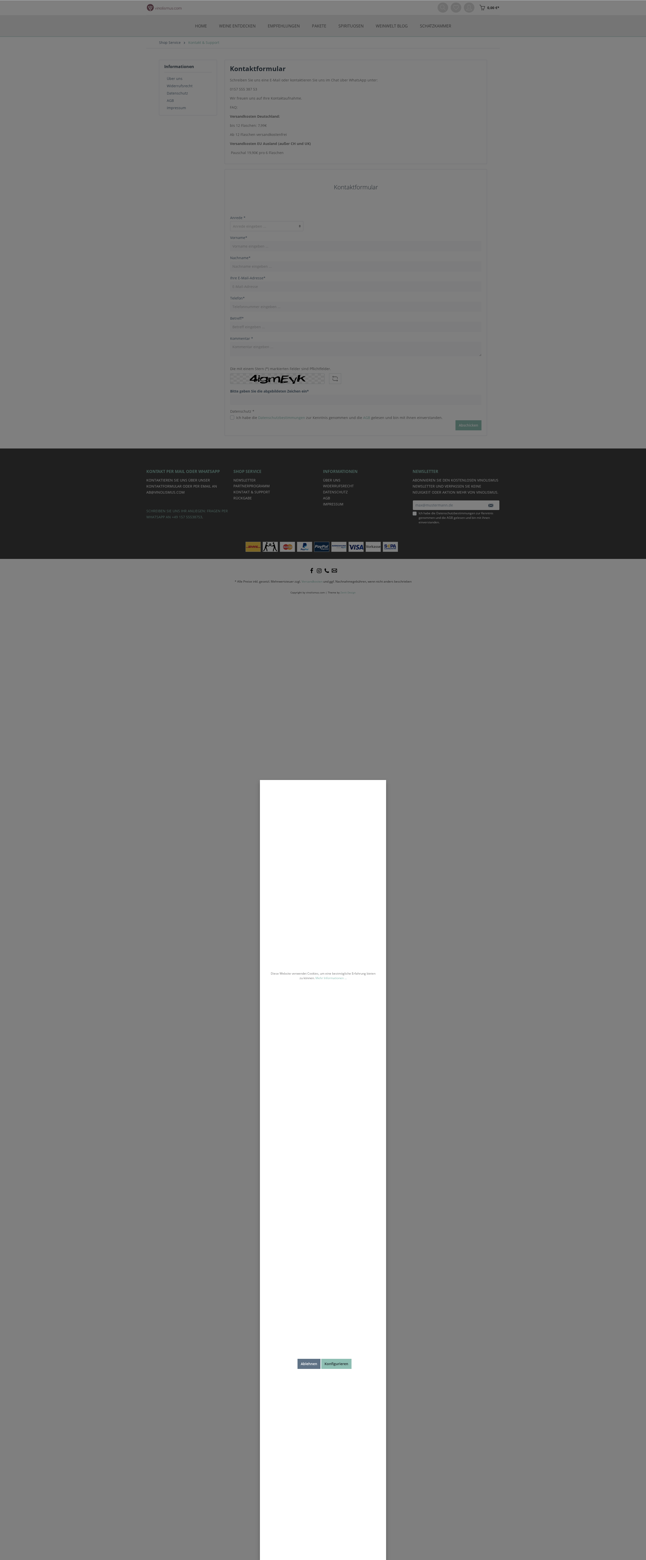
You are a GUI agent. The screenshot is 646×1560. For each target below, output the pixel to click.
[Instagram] (319, 571)
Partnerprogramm (251, 486)
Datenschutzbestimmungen (281, 417)
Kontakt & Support (251, 492)
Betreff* (237, 318)
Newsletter (244, 480)
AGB (170, 100)
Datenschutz (177, 93)
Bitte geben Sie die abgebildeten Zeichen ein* (269, 391)
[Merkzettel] (456, 8)
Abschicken (468, 425)
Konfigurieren (336, 1363)
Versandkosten (312, 581)
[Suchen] (443, 8)
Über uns (174, 78)
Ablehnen (309, 1363)
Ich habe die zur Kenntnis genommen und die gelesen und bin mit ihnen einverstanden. (339, 417)
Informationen (179, 66)
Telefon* (237, 298)
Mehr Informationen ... (331, 978)
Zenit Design (348, 592)
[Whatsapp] (334, 571)
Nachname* (240, 257)
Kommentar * (241, 338)
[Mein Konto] (469, 8)
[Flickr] (327, 571)
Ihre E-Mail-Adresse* (247, 278)
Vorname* (238, 237)
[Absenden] (490, 505)
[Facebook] (311, 571)
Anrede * (238, 217)
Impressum (176, 107)
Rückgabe (242, 498)
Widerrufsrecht (180, 85)
